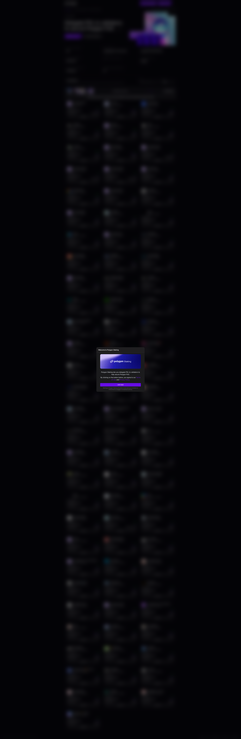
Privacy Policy (125, 380)
